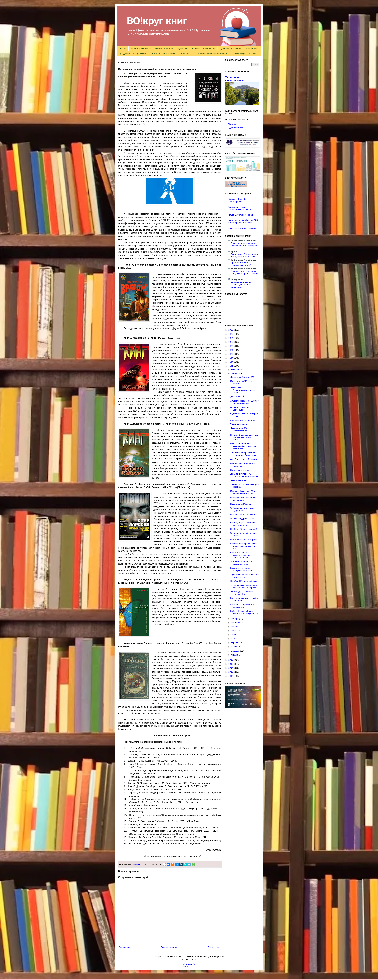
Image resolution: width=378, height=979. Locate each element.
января (234, 655)
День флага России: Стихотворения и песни (239, 208)
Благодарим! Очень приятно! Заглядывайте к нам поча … (245, 255)
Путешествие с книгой (230, 48)
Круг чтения (182, 48)
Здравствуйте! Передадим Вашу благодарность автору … (244, 273)
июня (234, 635)
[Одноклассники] (172, 864)
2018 (231, 362)
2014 (231, 668)
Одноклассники (235, 128)
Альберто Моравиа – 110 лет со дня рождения (244, 402)
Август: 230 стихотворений (241, 215)
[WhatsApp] (193, 864)
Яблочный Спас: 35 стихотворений (237, 200)
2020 (231, 354)
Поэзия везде (238, 53)
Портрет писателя (164, 48)
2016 (231, 660)
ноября (235, 373)
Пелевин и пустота (239, 470)
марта (234, 646)
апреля (235, 643)
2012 (231, 676)
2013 (231, 672)
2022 (231, 346)
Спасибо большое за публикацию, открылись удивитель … (242, 284)
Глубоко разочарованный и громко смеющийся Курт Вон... (243, 546)
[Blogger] (164, 864)
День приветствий (239, 480)
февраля (235, 651)
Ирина (136, 864)
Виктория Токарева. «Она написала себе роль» (242, 492)
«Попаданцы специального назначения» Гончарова (243, 586)
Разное (252, 53)
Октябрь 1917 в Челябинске (243, 581)
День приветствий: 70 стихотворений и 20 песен (244, 475)
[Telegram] (189, 864)
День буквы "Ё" (237, 396)
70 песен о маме (238, 424)
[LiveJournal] (181, 864)
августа (235, 626)
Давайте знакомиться (141, 48)
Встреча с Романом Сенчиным (239, 408)
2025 (231, 334)
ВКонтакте (233, 124)
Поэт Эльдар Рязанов (240, 504)
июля (234, 630)
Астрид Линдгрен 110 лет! (242, 518)
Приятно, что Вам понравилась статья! (241, 263)
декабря (235, 369)
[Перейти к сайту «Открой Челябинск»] (242, 171)
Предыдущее (214, 947)
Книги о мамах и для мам (242, 420)
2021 (231, 350)
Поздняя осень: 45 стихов (242, 514)
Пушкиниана (251, 48)
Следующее (125, 947)
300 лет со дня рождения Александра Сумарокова (243, 454)
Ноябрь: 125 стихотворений (243, 529)
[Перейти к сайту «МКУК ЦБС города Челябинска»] (242, 146)
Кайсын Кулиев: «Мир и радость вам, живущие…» (244, 612)
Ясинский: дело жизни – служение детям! (242, 562)
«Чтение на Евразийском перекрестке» (242, 605)
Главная (123, 48)
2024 (231, 338)
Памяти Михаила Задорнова (244, 539)
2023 (231, 342)
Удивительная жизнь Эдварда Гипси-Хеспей (244, 575)
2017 (231, 366)
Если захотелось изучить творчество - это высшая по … (244, 245)
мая (233, 639)
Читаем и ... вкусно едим (163, 53)
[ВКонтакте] (168, 864)
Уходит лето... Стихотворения (242, 228)
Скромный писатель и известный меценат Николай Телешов (241, 555)
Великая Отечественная (204, 48)
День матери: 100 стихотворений (238, 429)
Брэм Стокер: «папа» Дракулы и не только (241, 569)
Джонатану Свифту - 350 (242, 377)
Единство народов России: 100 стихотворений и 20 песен (243, 221)
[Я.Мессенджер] (185, 864)
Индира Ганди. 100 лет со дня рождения (242, 498)
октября (235, 618)
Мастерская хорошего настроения (211, 53)
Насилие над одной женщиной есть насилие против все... (243, 446)
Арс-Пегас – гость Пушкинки (244, 459)
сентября (236, 622)
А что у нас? (185, 53)
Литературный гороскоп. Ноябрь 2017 (242, 592)
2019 (231, 358)
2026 (231, 330)
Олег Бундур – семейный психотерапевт (242, 523)
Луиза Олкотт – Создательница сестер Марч (242, 390)
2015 (231, 664)
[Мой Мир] (177, 864)
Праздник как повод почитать (133, 53)
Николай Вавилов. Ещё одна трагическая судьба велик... (244, 437)
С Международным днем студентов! (242, 509)
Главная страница (169, 947)
